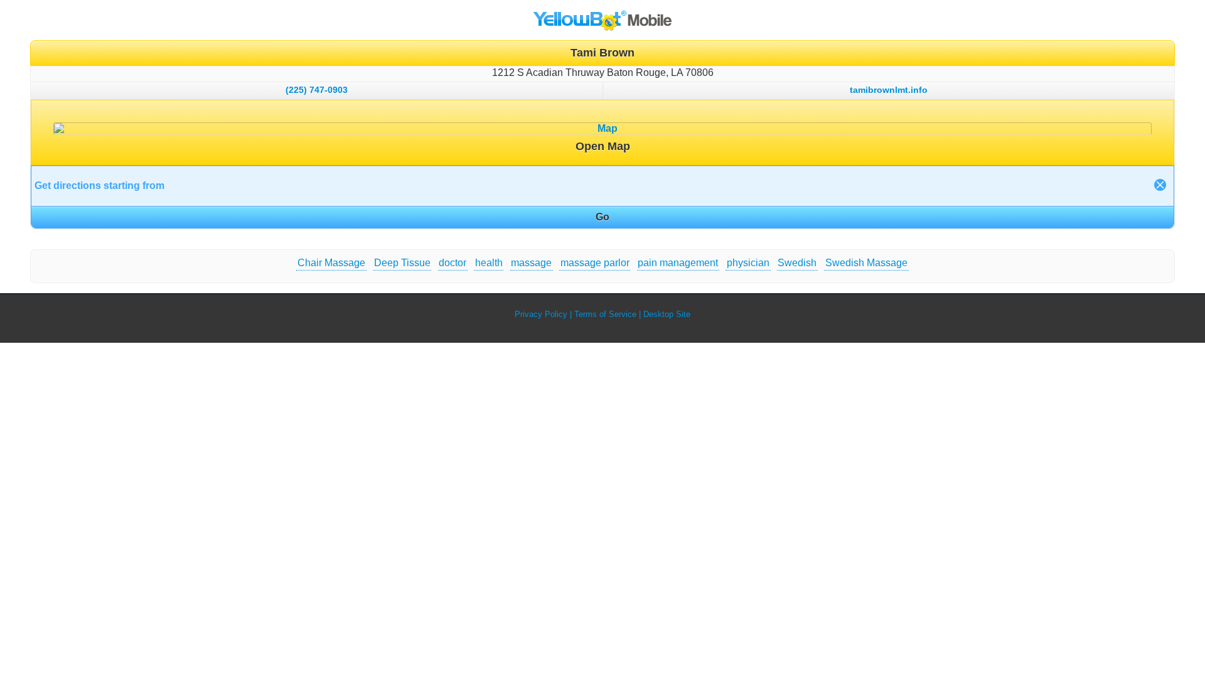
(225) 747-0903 (317, 90)
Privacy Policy (541, 314)
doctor (452, 262)
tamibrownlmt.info (889, 90)
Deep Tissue (402, 262)
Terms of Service (605, 314)
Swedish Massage (866, 262)
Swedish (797, 262)
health (489, 262)
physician (748, 262)
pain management (678, 262)
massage (531, 262)
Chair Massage (331, 262)
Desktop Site (666, 314)
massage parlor (594, 262)
